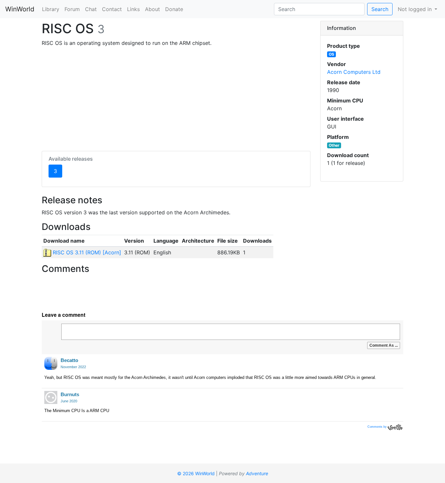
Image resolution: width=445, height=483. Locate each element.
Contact (112, 9)
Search (379, 9)
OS (331, 54)
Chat (91, 9)
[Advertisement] (176, 97)
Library (50, 9)
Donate (174, 9)
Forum (72, 9)
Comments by (377, 426)
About (152, 9)
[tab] (362, 28)
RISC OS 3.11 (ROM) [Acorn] (86, 252)
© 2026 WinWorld (196, 473)
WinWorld (19, 9)
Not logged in (415, 9)
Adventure (257, 473)
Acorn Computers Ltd (353, 72)
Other (334, 145)
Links (133, 9)
